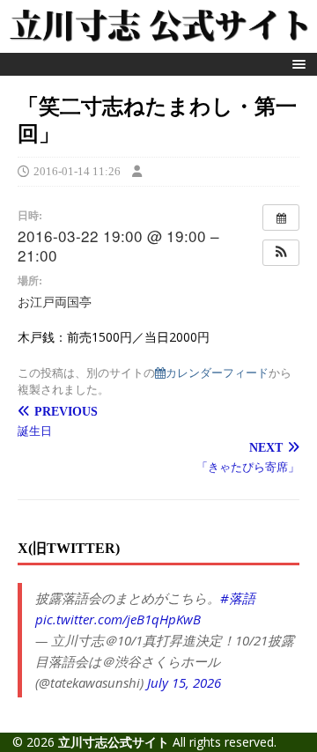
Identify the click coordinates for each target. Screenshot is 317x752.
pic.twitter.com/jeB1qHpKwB (118, 619)
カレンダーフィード (217, 372)
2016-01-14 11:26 (77, 171)
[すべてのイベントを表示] (280, 217)
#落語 (237, 598)
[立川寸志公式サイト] (158, 42)
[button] (296, 63)
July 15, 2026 (184, 682)
